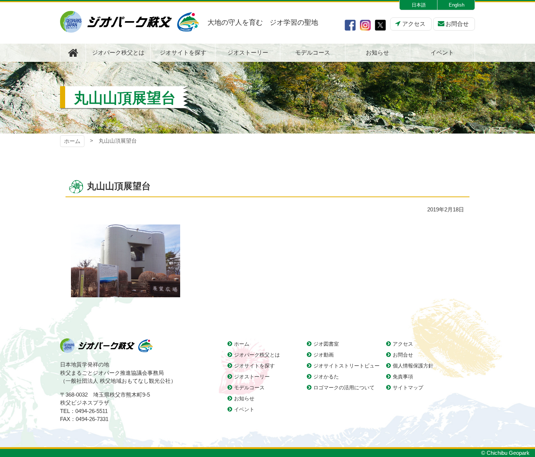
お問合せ (457, 24)
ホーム (72, 141)
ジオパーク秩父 (129, 22)
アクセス (413, 24)
